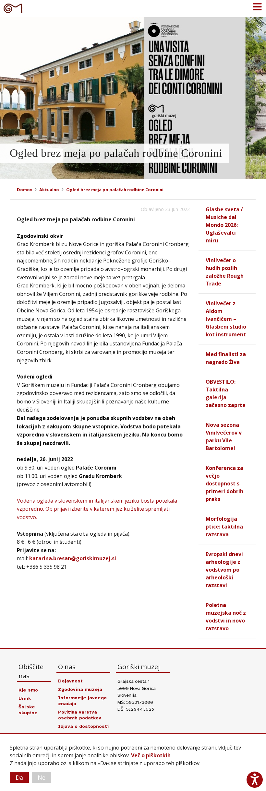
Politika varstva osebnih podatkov (79, 715)
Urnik (24, 698)
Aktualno (49, 189)
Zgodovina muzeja (80, 689)
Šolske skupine (28, 709)
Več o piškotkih (151, 755)
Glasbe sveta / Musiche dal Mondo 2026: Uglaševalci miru (224, 225)
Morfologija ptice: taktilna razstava (224, 526)
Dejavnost (70, 681)
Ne (41, 777)
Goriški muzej (13, 8)
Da (19, 777)
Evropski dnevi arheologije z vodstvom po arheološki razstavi (224, 570)
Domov (24, 189)
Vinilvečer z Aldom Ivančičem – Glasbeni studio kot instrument (226, 319)
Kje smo (28, 690)
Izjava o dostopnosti (83, 726)
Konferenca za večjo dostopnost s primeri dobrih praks (224, 483)
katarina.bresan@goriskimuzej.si (72, 558)
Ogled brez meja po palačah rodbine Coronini (114, 189)
